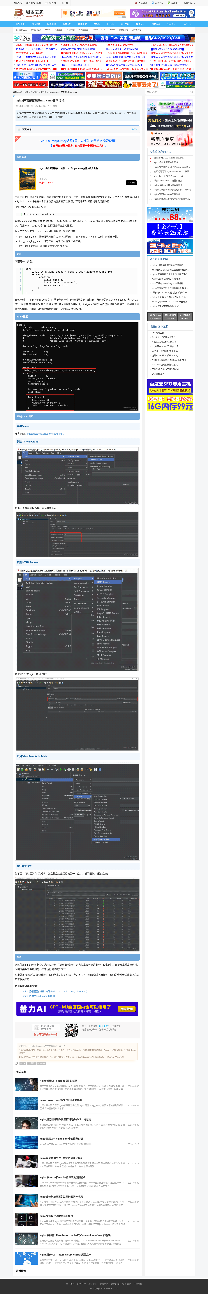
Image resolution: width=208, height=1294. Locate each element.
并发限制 (31, 1063)
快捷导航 (188, 3)
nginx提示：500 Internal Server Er (169, 158)
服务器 (110, 24)
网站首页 (20, 24)
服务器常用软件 (33, 3)
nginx (103, 30)
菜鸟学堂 (18, 3)
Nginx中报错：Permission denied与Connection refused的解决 (75, 1235)
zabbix (112, 30)
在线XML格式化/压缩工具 (164, 342)
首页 (26, 92)
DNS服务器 (83, 30)
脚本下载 (82, 24)
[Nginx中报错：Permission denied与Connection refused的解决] (26, 1238)
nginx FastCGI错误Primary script (168, 176)
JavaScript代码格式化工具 (164, 337)
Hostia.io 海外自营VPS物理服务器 (122, 49)
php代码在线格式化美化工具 (165, 346)
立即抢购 (131, 183)
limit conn (41, 1063)
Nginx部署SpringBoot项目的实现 (58, 1081)
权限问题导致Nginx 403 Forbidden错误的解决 (175, 171)
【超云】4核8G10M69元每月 (75, 65)
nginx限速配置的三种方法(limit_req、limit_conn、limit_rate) (55, 991)
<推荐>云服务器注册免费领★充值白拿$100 (36, 45)
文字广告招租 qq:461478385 (120, 45)
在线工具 (64, 3)
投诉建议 (126, 1284)
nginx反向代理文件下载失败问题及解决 (61, 1158)
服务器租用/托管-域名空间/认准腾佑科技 (170, 65)
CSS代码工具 (158, 333)
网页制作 (36, 24)
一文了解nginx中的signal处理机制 (167, 283)
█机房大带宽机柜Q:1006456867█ (167, 49)
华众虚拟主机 (35, 30)
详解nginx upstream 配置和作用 (168, 180)
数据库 (97, 24)
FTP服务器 (70, 30)
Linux (47, 30)
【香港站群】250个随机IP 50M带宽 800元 (81, 57)
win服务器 (58, 30)
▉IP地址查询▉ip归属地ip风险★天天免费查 (81, 53)
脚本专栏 (67, 24)
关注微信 (175, 3)
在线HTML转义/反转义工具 (165, 355)
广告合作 (81, 1284)
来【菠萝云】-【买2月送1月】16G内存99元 (36, 49)
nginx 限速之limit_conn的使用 (39, 996)
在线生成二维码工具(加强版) (165, 369)
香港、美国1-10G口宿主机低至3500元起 (125, 57)
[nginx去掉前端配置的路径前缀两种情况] (26, 1200)
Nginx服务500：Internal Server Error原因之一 (65, 1254)
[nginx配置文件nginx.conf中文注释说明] (26, 1142)
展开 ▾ (134, 129)
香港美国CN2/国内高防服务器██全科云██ (36, 69)
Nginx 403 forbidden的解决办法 (168, 185)
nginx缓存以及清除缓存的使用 (56, 1216)
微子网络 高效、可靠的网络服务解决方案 (125, 61)
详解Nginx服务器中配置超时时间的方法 (172, 190)
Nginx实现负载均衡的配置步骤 (166, 279)
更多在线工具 (158, 374)
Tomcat (95, 30)
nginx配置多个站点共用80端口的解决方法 (171, 288)
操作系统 (140, 24)
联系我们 (92, 1284)
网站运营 (156, 24)
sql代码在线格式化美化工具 (165, 351)
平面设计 (171, 24)
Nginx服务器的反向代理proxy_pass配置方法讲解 (176, 167)
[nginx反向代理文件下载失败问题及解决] (26, 1161)
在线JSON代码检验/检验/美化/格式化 (169, 360)
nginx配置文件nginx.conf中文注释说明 (61, 1138)
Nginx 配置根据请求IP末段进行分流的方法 (172, 274)
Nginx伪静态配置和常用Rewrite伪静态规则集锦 (176, 199)
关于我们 (70, 1284)
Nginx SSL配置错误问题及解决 (166, 306)
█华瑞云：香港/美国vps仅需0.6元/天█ (124, 65)
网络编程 (51, 24)
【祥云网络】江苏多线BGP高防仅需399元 (171, 61)
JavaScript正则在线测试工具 (165, 365)
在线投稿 (138, 1284)
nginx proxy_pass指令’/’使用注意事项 (61, 1100)
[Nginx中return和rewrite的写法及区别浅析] (26, 1181)
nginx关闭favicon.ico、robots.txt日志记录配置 (173, 302)
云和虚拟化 (123, 30)
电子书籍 (125, 24)
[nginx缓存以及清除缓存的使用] (26, 1219)
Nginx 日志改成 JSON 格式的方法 (167, 265)
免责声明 (104, 1284)
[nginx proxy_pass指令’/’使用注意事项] (26, 1103)
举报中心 (159, 3)
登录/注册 (142, 3)
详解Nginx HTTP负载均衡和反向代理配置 (171, 292)
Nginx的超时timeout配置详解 (167, 194)
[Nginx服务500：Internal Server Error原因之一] (26, 1258)
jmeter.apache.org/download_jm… (45, 433)
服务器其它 (136, 30)
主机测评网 (50, 3)
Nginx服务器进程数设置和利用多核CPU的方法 (65, 1119)
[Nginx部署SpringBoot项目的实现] (26, 1084)
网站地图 (115, 1284)
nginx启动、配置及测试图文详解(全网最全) (172, 270)
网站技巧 (34, 92)
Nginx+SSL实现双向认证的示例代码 (169, 297)
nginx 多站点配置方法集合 (166, 162)
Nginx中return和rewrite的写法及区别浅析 (63, 1177)
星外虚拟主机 (21, 30)
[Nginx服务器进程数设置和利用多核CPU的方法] (26, 1123)
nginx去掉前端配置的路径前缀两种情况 (61, 1196)
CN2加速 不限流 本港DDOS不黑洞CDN (79, 45)
